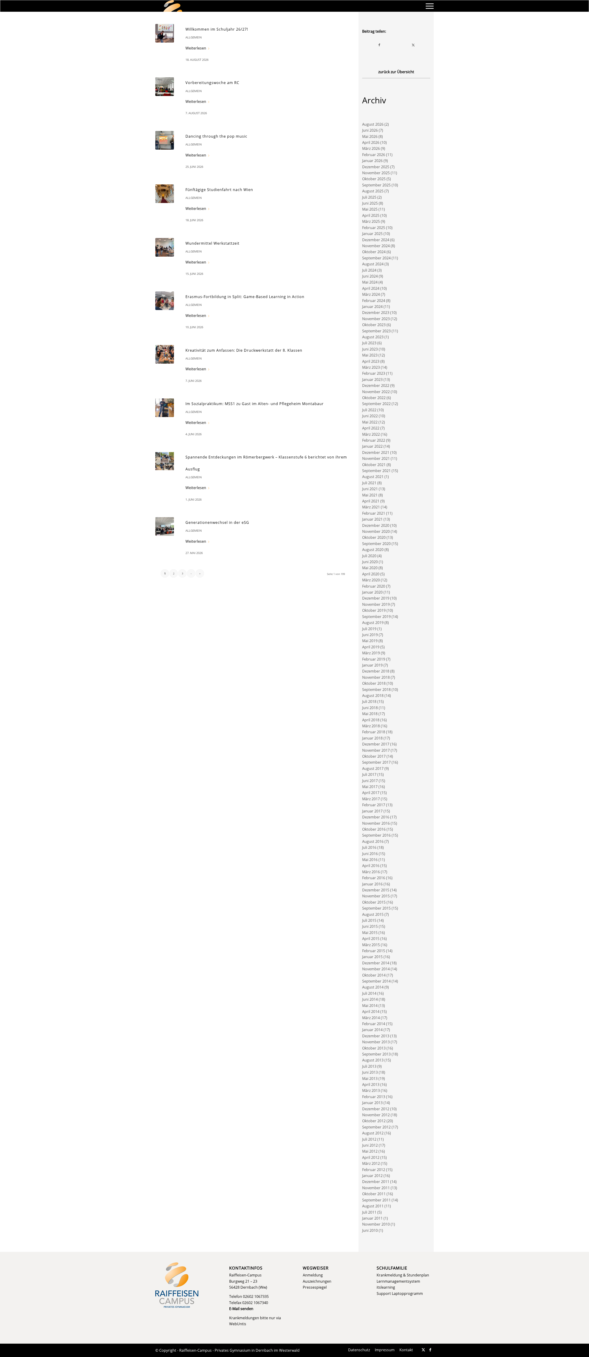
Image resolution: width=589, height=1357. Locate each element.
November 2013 (376, 1041)
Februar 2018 (373, 731)
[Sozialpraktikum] (164, 407)
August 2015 (373, 914)
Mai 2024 (370, 282)
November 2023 (376, 318)
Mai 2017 (370, 786)
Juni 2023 (370, 349)
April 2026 (370, 142)
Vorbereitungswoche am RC (212, 82)
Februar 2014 (373, 1023)
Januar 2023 (372, 379)
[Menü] (428, 6)
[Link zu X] (423, 1349)
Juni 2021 (370, 488)
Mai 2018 (370, 713)
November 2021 (376, 458)
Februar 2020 (373, 586)
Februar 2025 (373, 227)
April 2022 (370, 428)
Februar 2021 (373, 513)
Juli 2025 (369, 197)
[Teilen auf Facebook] (379, 44)
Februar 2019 (373, 659)
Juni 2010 (370, 1230)
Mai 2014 (370, 1005)
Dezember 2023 (375, 312)
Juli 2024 (369, 270)
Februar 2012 (373, 1169)
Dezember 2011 (375, 1181)
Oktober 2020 (374, 537)
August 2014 (373, 987)
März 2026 (371, 148)
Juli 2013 (369, 1066)
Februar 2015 (373, 950)
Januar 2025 (372, 233)
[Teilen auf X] (413, 44)
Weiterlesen (195, 48)
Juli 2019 (369, 628)
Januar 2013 (372, 1102)
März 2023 (371, 367)
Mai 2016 (370, 859)
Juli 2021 (369, 482)
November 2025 (376, 172)
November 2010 (376, 1224)
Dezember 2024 (375, 239)
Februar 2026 (373, 154)
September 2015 (376, 908)
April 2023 (370, 361)
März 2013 (371, 1090)
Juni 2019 (370, 634)
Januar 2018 (372, 738)
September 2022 (376, 403)
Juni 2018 (370, 707)
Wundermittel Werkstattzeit (212, 243)
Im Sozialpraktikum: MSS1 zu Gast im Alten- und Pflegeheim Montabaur (254, 403)
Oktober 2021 (374, 464)
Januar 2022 (372, 446)
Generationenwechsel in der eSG (217, 522)
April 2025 (370, 215)
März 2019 (371, 652)
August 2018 (373, 695)
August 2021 (373, 476)
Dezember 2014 (375, 963)
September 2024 (376, 258)
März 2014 (371, 1017)
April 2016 (370, 865)
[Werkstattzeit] (164, 247)
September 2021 (376, 470)
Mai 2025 (370, 209)
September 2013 (376, 1054)
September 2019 (376, 616)
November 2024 (376, 245)
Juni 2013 (370, 1072)
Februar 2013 (373, 1096)
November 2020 (376, 531)
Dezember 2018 (375, 671)
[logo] (172, 6)
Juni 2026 (370, 130)
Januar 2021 (372, 519)
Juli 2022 (369, 409)
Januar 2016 (372, 884)
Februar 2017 (373, 804)
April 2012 (370, 1157)
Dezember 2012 (375, 1108)
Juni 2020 (370, 561)
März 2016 (371, 871)
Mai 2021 (370, 495)
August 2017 (373, 768)
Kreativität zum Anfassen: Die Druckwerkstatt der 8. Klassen (243, 350)
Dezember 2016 (375, 817)
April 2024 (370, 288)
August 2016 (373, 841)
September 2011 (376, 1200)
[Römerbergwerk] (164, 461)
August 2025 (373, 191)
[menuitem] (428, 6)
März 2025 (371, 221)
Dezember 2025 (375, 166)
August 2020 (373, 549)
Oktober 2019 (374, 610)
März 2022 (371, 434)
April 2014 (370, 1011)
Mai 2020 (370, 567)
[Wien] (164, 193)
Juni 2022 (370, 415)
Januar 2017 (372, 811)
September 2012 (376, 1127)
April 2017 (370, 792)
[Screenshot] (164, 33)
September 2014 (376, 981)
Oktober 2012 (374, 1120)
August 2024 (373, 264)
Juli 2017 (369, 774)
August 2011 (373, 1206)
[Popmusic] (164, 140)
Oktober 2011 (374, 1193)
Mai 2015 (370, 932)
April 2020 (370, 574)
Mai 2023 (370, 355)
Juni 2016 (370, 853)
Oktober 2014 (374, 975)
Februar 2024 (373, 300)
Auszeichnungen (317, 1281)
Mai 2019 (370, 640)
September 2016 (376, 835)
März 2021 (371, 507)
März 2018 (371, 725)
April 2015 (370, 938)
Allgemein (193, 37)
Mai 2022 (370, 422)
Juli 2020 (369, 555)
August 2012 (373, 1133)
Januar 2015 (372, 956)
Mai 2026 (370, 136)
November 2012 (376, 1114)
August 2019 (373, 622)
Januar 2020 (372, 592)
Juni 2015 (370, 926)
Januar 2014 (372, 1029)
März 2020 (371, 580)
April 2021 (370, 501)
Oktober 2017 (374, 756)
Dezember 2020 (375, 525)
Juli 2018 (369, 701)
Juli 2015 (369, 920)
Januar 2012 (372, 1175)
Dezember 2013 (375, 1035)
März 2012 (371, 1163)
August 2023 (373, 336)
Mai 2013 (370, 1078)
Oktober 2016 (374, 829)
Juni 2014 (370, 999)
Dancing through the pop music (216, 136)
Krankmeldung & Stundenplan (403, 1275)
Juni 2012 (370, 1145)
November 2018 (376, 677)
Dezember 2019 (375, 598)
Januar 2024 (372, 306)
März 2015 (371, 944)
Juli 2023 (369, 342)
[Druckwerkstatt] (164, 354)
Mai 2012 (370, 1151)
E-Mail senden (241, 1308)
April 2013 (370, 1084)
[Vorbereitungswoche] (164, 86)
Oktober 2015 (374, 902)
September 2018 (376, 689)
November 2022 (376, 391)
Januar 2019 (372, 665)
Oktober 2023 (374, 324)
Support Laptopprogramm (400, 1293)
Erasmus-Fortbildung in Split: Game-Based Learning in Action (244, 296)
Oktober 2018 (374, 683)
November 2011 (376, 1187)
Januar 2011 (372, 1218)
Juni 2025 (370, 203)
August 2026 (373, 124)
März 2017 (371, 798)
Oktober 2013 (374, 1048)
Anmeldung (313, 1275)
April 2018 (370, 719)
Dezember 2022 (375, 385)
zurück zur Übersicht (396, 71)
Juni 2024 (370, 276)
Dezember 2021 (375, 452)
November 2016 (376, 823)
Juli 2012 (369, 1139)
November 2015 (376, 896)
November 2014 (376, 968)
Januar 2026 (372, 160)
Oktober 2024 (374, 251)
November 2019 (376, 604)
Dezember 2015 (375, 890)
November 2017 (376, 750)
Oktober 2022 (374, 397)
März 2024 (371, 294)
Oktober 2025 (374, 178)
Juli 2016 (369, 847)
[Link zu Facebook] (430, 1349)
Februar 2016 (373, 877)
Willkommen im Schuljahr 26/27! (216, 29)
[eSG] (164, 526)
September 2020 (376, 543)
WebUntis (237, 1323)
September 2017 (376, 762)
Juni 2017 (370, 780)
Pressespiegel (315, 1287)
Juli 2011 (369, 1212)
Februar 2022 (373, 440)
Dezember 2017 (375, 744)
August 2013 (373, 1060)
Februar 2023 (373, 373)
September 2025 (376, 185)
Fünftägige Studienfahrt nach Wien (219, 189)
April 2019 (370, 647)
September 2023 (376, 330)
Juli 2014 (369, 993)
